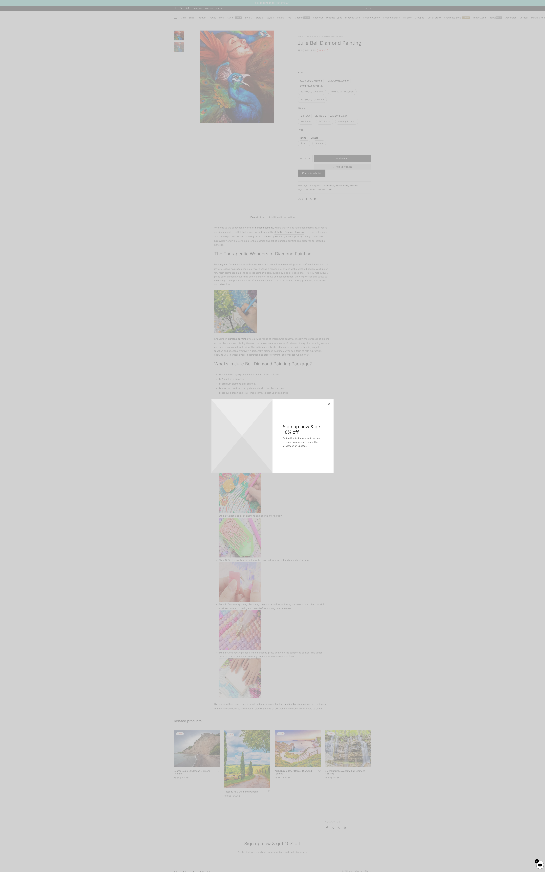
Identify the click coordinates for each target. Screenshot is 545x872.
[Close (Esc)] (328, 404)
